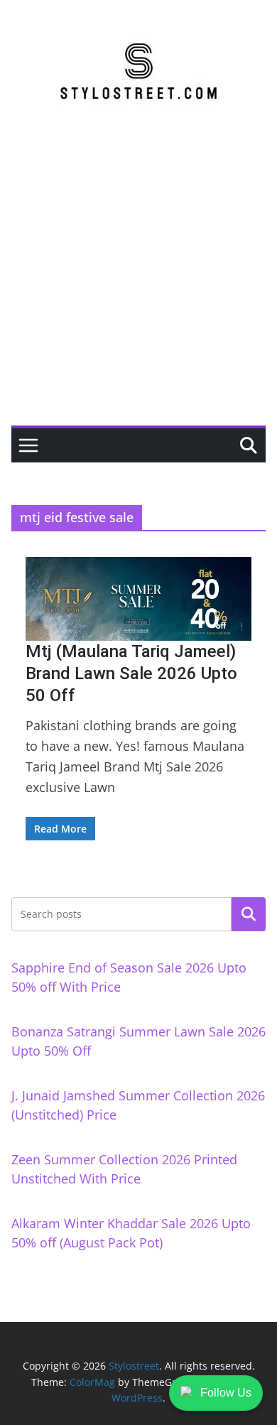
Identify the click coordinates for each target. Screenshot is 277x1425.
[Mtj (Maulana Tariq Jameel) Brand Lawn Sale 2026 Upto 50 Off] (138, 599)
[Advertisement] (138, 279)
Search (249, 914)
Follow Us (225, 1393)
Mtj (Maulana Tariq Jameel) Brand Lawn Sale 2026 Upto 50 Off (131, 673)
